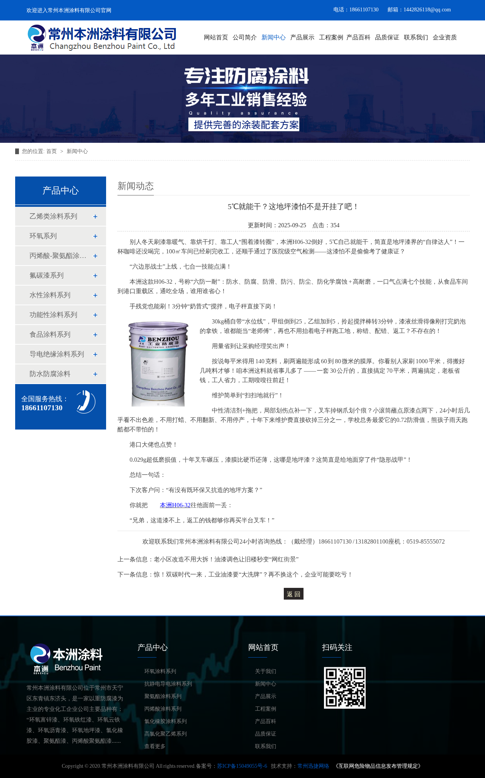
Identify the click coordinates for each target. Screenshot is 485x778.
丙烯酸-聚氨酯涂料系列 (60, 255)
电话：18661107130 (356, 9)
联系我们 (416, 37)
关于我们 (265, 671)
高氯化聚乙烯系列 (165, 734)
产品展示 (302, 37)
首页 (51, 151)
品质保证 (387, 37)
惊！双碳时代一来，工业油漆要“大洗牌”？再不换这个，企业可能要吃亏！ (253, 574)
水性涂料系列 (50, 295)
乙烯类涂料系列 (53, 216)
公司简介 (245, 37)
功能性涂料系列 (53, 315)
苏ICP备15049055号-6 (242, 766)
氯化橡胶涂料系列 (165, 721)
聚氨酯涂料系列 (162, 696)
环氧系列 (43, 236)
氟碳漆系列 (47, 275)
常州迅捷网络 (313, 766)
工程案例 (331, 37)
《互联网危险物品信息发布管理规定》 (378, 766)
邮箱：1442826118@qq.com (419, 9)
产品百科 (358, 37)
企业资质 (445, 37)
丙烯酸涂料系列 (162, 709)
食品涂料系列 (50, 334)
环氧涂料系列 (160, 671)
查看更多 (155, 746)
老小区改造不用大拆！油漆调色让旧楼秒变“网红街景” (226, 559)
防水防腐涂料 (50, 374)
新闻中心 (273, 37)
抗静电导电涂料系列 (168, 684)
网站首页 (216, 37)
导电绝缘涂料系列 (57, 354)
